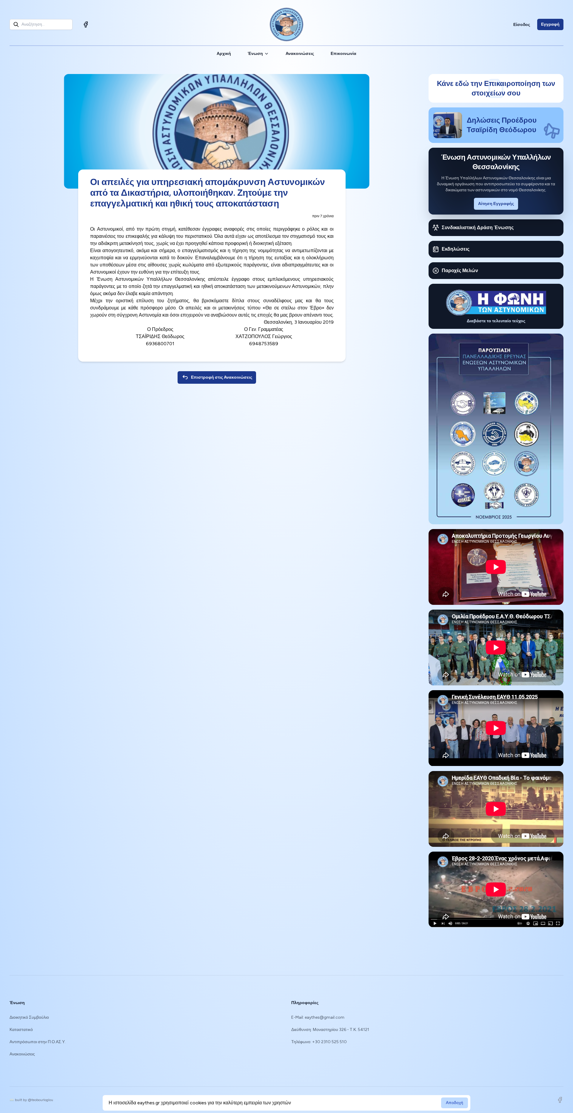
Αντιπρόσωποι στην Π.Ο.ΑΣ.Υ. (38, 1041)
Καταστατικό (21, 1029)
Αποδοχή (454, 1102)
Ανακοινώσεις (300, 53)
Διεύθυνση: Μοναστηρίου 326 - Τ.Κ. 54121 (330, 1029)
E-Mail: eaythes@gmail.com (317, 1017)
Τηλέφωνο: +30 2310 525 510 (319, 1041)
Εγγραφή (550, 24)
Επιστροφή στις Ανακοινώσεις (221, 377)
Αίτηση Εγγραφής (496, 203)
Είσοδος (521, 24)
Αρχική (224, 53)
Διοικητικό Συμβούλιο (29, 1017)
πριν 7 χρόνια (323, 216)
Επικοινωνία (343, 53)
